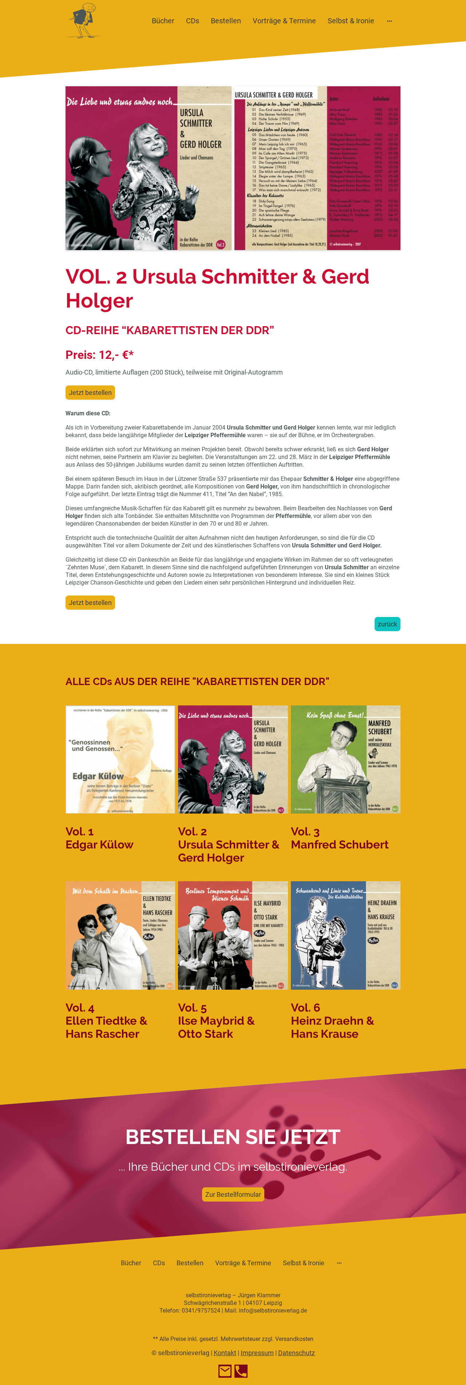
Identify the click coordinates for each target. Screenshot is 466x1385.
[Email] (225, 1371)
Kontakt (225, 1353)
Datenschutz (296, 1353)
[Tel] (241, 1371)
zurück (387, 624)
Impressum (257, 1353)
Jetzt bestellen (90, 392)
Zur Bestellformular (233, 1194)
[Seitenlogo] (84, 21)
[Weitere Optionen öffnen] (390, 20)
